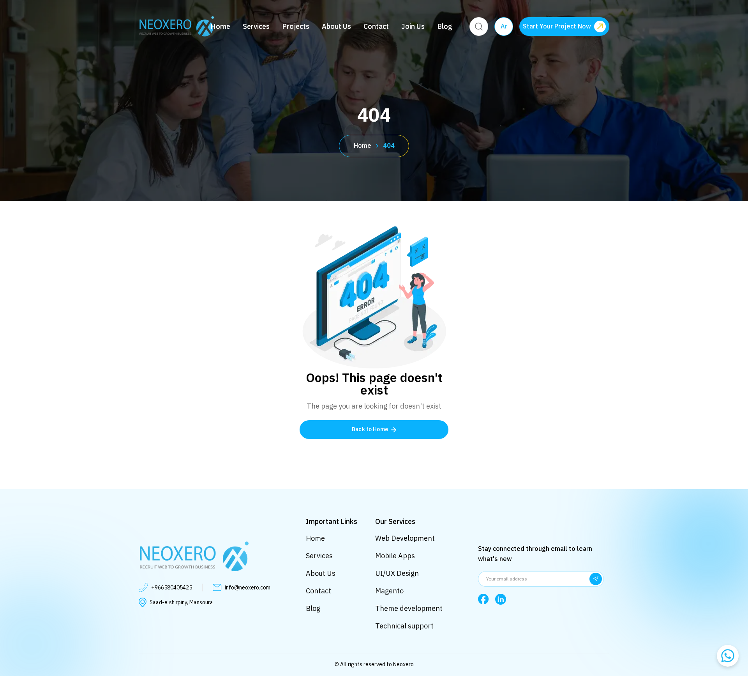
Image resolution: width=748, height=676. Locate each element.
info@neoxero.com (247, 588)
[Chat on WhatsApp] (728, 656)
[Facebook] (483, 599)
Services (256, 26)
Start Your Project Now (557, 26)
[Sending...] (595, 579)
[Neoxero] (176, 26)
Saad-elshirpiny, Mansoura (181, 602)
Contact (376, 26)
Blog (444, 26)
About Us (336, 26)
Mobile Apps (395, 555)
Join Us (413, 26)
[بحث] (478, 26)
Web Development (405, 538)
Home (220, 26)
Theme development (409, 608)
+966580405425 (171, 588)
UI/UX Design (397, 573)
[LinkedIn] (500, 599)
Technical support (404, 626)
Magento (389, 591)
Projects (295, 26)
